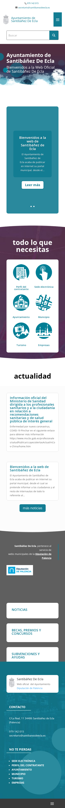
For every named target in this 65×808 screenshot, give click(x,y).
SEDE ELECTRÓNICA (23, 761)
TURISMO (17, 778)
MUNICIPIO (19, 774)
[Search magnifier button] (53, 35)
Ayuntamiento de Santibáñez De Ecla (24, 19)
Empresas (44, 345)
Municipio (44, 317)
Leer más (32, 185)
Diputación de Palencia (29, 688)
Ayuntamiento (21, 317)
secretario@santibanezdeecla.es (34, 7)
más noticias (32, 508)
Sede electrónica (44, 286)
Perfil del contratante (21, 288)
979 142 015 (32, 3)
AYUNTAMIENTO (22, 769)
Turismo (21, 345)
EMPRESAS (18, 782)
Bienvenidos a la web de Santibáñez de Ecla (32, 143)
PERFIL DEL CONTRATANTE (28, 765)
